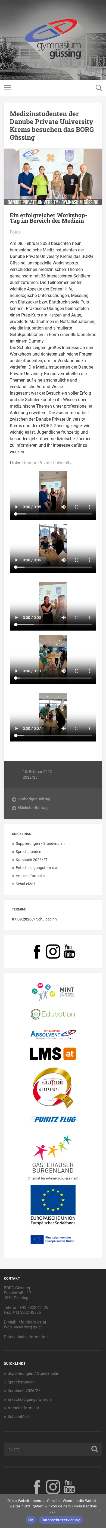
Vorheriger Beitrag (34, 799)
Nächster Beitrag (33, 807)
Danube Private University (46, 462)
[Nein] (99, 1511)
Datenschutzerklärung (61, 1520)
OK (30, 1520)
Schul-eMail (25, 884)
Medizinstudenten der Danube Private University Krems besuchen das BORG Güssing (52, 125)
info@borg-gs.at (31, 1322)
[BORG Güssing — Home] (53, 39)
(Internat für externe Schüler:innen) (53, 1178)
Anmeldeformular (30, 876)
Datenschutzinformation (26, 1336)
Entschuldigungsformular (37, 867)
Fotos (15, 232)
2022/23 (30, 777)
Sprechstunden (28, 851)
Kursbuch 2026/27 (32, 860)
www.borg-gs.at (28, 1327)
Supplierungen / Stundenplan (40, 843)
